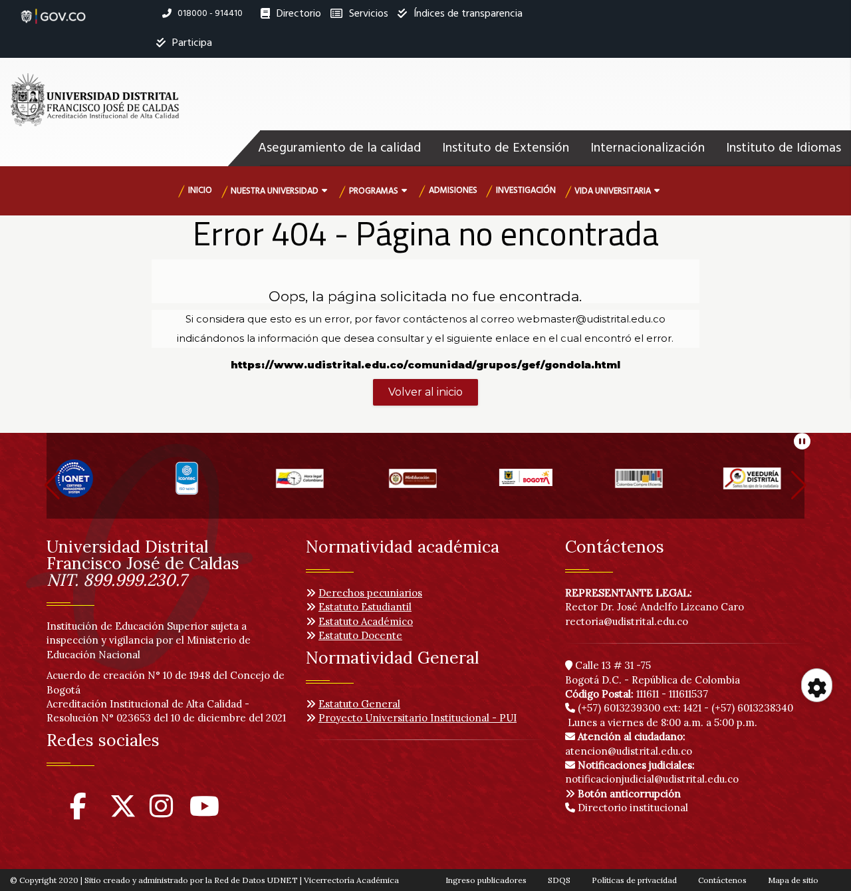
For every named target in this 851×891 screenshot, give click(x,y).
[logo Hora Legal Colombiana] (199, 484)
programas (373, 191)
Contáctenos (722, 880)
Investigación (526, 190)
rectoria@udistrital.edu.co (626, 621)
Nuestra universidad (274, 191)
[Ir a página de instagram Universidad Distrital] (161, 812)
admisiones (453, 190)
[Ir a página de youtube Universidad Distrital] (204, 812)
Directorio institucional (631, 807)
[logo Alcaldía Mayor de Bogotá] (425, 484)
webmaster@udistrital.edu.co (591, 319)
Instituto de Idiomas (783, 148)
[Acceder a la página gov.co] (53, 9)
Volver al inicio (425, 392)
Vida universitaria (612, 191)
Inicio (200, 190)
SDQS (559, 880)
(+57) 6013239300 (619, 707)
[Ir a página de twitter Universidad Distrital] (123, 812)
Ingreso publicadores (486, 880)
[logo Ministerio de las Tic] (764, 484)
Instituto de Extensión (505, 148)
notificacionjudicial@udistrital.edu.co (652, 772)
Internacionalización (647, 148)
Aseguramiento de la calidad (339, 148)
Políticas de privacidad (634, 880)
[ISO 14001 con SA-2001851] (86, 484)
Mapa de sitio (793, 880)
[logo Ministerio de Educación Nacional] (312, 484)
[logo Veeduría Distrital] (651, 484)
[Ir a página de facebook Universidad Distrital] (78, 812)
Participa (191, 43)
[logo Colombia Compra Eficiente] (538, 484)
